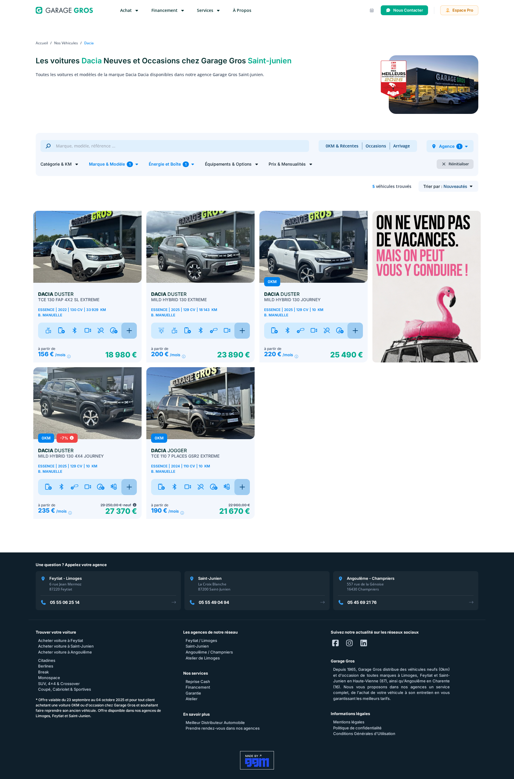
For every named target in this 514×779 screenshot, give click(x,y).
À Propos (242, 10)
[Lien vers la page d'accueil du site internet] (64, 10)
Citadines (46, 660)
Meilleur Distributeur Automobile (215, 722)
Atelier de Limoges (203, 658)
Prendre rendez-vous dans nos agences (223, 728)
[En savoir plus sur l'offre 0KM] (134, 505)
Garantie (193, 693)
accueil (42, 42)
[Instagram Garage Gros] (349, 643)
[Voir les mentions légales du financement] (69, 357)
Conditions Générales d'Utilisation (364, 733)
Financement (198, 687)
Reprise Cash (198, 681)
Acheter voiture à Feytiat (60, 640)
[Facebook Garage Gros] (335, 643)
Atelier (192, 698)
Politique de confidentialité (357, 727)
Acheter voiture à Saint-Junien (66, 646)
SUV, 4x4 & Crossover (59, 683)
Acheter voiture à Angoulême (65, 652)
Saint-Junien (197, 646)
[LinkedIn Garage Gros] (363, 643)
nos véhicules (66, 42)
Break (43, 672)
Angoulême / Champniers (209, 652)
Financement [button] (165, 10)
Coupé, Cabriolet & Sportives (64, 689)
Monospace (49, 677)
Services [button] (205, 10)
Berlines (45, 666)
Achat (126, 10)
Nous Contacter (408, 10)
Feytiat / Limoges (201, 640)
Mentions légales (348, 722)
